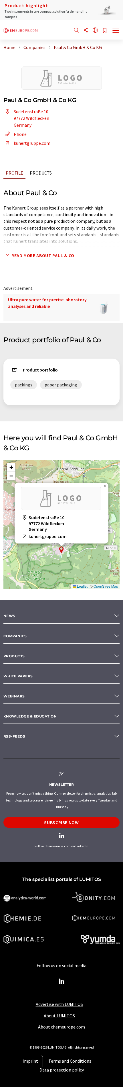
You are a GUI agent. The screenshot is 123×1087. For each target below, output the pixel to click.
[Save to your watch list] (105, 31)
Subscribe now (61, 822)
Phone (20, 134)
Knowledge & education (30, 716)
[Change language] (95, 30)
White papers (18, 676)
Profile (14, 173)
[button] (61, 549)
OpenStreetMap (106, 586)
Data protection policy (61, 1070)
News (9, 616)
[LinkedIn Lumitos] (61, 981)
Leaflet (82, 586)
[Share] (86, 30)
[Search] (76, 30)
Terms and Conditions (69, 1061)
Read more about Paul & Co (42, 255)
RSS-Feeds (14, 736)
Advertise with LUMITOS (59, 1004)
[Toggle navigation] (116, 31)
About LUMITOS (59, 1015)
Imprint (30, 1061)
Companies (15, 636)
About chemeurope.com (61, 1027)
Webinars (14, 696)
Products (41, 173)
